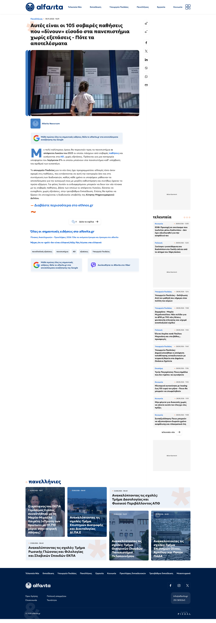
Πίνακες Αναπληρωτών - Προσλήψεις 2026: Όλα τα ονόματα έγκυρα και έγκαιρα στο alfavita (74, 237)
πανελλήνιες (45, 481)
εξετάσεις (84, 251)
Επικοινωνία (31, 600)
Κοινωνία (177, 7)
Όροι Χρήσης (32, 596)
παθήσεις (114, 153)
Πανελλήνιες (143, 7)
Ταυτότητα (52, 600)
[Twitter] (146, 51)
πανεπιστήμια (62, 251)
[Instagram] (179, 585)
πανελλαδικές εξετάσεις (42, 251)
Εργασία (161, 7)
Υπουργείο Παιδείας (119, 7)
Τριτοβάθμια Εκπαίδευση (161, 573)
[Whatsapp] (146, 76)
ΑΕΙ (62, 156)
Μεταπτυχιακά (183, 573)
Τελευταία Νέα (75, 7)
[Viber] (146, 68)
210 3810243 (179, 600)
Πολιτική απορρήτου (56, 596)
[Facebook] (146, 43)
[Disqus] (87, 312)
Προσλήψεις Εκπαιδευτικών (133, 573)
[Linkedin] (146, 60)
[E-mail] (146, 85)
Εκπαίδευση (95, 7)
